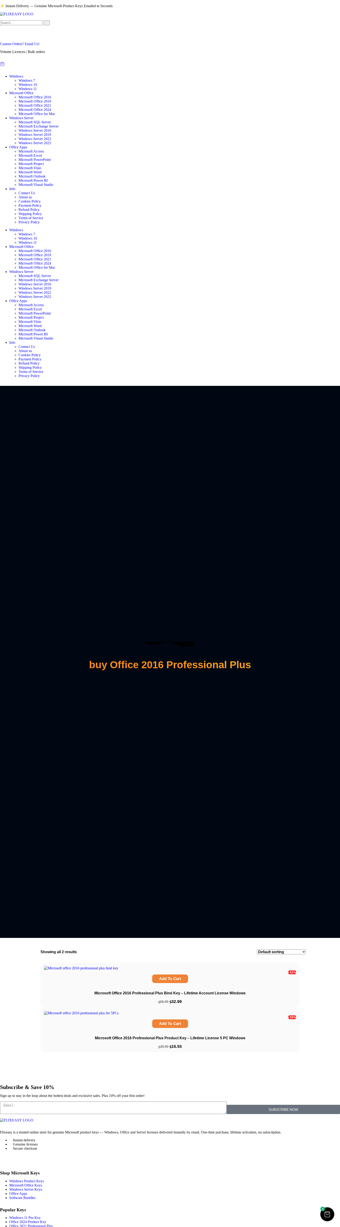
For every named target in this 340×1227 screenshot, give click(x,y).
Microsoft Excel (30, 155)
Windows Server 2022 (35, 139)
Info (12, 189)
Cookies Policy (30, 201)
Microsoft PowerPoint (35, 160)
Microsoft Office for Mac (37, 114)
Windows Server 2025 (35, 143)
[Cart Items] (170, 64)
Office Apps (18, 147)
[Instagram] (18, 1160)
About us (25, 197)
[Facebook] (6, 1160)
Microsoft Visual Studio (36, 185)
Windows (16, 76)
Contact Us (27, 193)
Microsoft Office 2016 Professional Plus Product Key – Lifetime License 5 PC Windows (170, 1038)
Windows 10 (28, 85)
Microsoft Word (30, 172)
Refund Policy (29, 210)
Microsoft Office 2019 (35, 101)
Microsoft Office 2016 (35, 97)
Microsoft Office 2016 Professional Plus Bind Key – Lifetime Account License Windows (170, 993)
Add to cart (170, 979)
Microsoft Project (31, 164)
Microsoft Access (31, 151)
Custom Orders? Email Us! (20, 44)
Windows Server (21, 118)
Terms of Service (31, 218)
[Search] (47, 22)
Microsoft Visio (30, 168)
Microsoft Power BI (33, 180)
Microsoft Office (21, 93)
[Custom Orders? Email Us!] (6, 35)
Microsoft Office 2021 (35, 105)
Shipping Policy (30, 214)
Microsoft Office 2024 (35, 110)
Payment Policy (30, 205)
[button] (327, 1214)
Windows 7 (27, 80)
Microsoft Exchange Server (39, 126)
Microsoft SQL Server (35, 122)
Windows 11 (28, 89)
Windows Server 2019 (35, 135)
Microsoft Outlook (32, 176)
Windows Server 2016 (35, 130)
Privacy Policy (29, 222)
